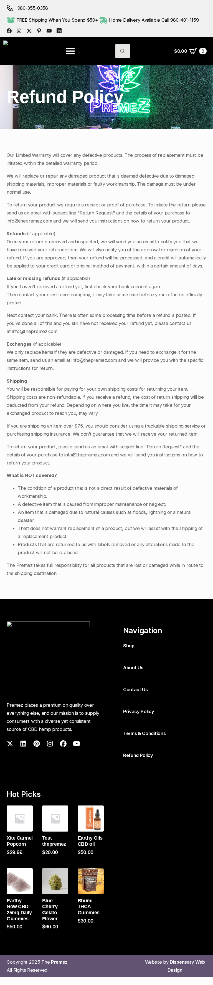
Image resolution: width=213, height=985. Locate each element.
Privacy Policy (138, 711)
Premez (60, 962)
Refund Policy (138, 755)
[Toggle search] (122, 51)
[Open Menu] (70, 51)
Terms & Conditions (144, 733)
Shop (129, 645)
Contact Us (135, 689)
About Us (133, 667)
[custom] (9, 30)
